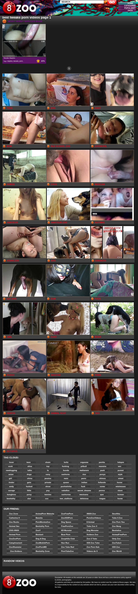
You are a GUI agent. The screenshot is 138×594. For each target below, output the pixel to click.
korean (122, 494)
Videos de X (90, 551)
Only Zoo (115, 539)
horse (122, 482)
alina (31, 466)
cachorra (67, 474)
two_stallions (67, 498)
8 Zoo (19, 8)
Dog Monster (91, 530)
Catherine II (13, 518)
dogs (31, 474)
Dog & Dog (39, 539)
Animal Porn (13, 534)
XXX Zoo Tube (91, 543)
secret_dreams (85, 490)
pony (31, 494)
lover (13, 462)
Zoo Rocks (13, 522)
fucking (67, 466)
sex (122, 466)
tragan (103, 498)
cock (13, 466)
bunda (67, 470)
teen (31, 462)
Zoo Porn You (117, 522)
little (31, 490)
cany (49, 474)
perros (104, 490)
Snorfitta (114, 514)
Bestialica (115, 530)
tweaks (16, 61)
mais (67, 478)
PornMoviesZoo (41, 522)
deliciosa (85, 498)
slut (31, 498)
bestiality (13, 498)
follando (104, 482)
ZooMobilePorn (41, 543)
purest (122, 470)
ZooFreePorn (65, 514)
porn (21, 61)
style (122, 474)
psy (49, 490)
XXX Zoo (114, 547)
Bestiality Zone (41, 551)
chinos (104, 478)
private (49, 482)
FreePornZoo (65, 526)
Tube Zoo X (90, 526)
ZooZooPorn (14, 539)
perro (85, 478)
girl (13, 478)
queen (67, 482)
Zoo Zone (12, 514)
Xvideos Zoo (90, 534)
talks (31, 470)
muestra (104, 466)
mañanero (86, 470)
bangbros (13, 494)
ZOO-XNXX (13, 530)
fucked (31, 486)
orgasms (85, 462)
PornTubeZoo (66, 551)
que (104, 494)
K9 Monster (65, 530)
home (122, 498)
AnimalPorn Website (43, 514)
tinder (13, 482)
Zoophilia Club (66, 539)
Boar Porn (64, 534)
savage (13, 490)
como (104, 486)
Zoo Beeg (115, 526)
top (49, 466)
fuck (85, 486)
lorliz (67, 462)
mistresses (122, 486)
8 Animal (88, 522)
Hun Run (63, 543)
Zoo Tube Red (66, 547)
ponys (104, 474)
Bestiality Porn (40, 526)
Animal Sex (13, 526)
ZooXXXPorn (65, 518)
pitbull (86, 466)
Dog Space (64, 522)
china (31, 478)
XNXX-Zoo (89, 514)
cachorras (67, 494)
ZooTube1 (115, 543)
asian (13, 474)
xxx (49, 498)
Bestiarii (37, 534)
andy (13, 486)
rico (85, 474)
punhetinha (67, 486)
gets (31, 482)
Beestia (37, 518)
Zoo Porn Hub (91, 547)
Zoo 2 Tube (90, 539)
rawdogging (13, 470)
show (49, 486)
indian (85, 482)
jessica (49, 478)
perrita (104, 462)
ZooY (36, 530)
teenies (49, 494)
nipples (10, 61)
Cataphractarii (14, 543)
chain (49, 462)
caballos (67, 490)
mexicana (85, 494)
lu (49, 470)
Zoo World (115, 551)
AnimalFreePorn (118, 534)
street (122, 478)
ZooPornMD (39, 547)
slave (122, 490)
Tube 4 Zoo (116, 518)
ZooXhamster (14, 547)
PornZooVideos (92, 518)
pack (104, 470)
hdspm (122, 462)
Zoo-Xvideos (14, 551)
